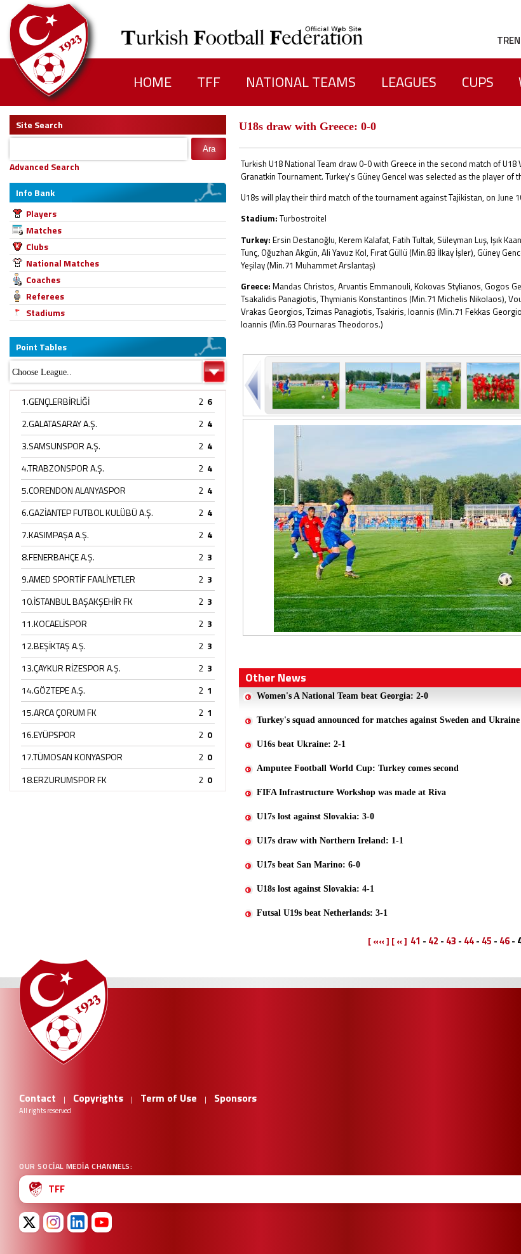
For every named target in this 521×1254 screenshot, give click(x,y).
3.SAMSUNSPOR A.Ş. (61, 445)
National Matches (62, 263)
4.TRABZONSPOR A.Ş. (63, 468)
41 (415, 941)
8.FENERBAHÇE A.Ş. (58, 557)
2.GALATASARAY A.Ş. (59, 423)
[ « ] (399, 941)
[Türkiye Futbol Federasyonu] (70, 49)
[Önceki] (253, 385)
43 (451, 941)
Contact (37, 1098)
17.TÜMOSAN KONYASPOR (72, 756)
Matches (44, 230)
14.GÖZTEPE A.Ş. (53, 690)
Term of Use (168, 1098)
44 (469, 941)
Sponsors (235, 1098)
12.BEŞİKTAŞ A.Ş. (54, 645)
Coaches (43, 279)
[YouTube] (101, 1222)
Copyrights (98, 1098)
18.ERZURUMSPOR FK (64, 779)
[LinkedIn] (77, 1222)
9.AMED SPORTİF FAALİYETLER (78, 579)
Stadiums (45, 312)
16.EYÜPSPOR (49, 734)
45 (487, 941)
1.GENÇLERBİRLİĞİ (56, 401)
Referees (45, 296)
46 (504, 941)
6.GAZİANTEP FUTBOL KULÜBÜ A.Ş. (87, 512)
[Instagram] (53, 1222)
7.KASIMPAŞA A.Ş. (55, 534)
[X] (29, 1222)
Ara (209, 149)
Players (41, 213)
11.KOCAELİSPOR (54, 623)
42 (433, 941)
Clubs (37, 246)
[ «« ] (378, 941)
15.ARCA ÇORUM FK (59, 712)
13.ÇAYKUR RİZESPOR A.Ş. (71, 668)
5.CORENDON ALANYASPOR (74, 490)
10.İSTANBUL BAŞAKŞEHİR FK (77, 601)
